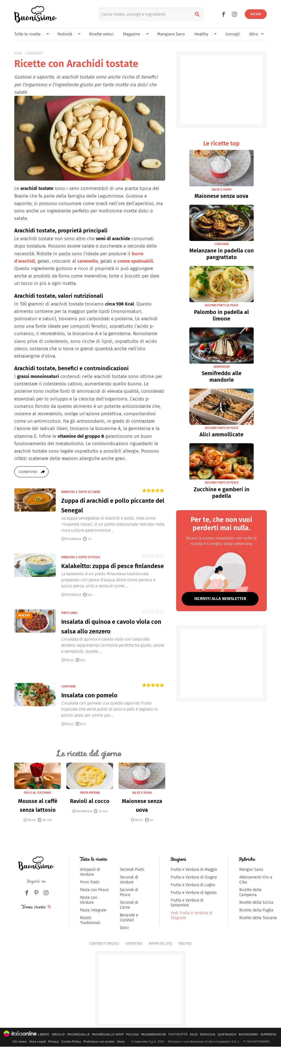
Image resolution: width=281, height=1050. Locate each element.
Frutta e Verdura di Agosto (194, 892)
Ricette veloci (101, 34)
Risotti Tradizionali (90, 920)
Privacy (53, 1041)
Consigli (232, 34)
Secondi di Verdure (129, 880)
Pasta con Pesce (94, 890)
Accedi (256, 14)
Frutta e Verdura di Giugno (194, 877)
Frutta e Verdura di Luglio (193, 885)
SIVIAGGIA (207, 1034)
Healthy (201, 34)
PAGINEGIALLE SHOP (108, 1034)
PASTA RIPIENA (90, 792)
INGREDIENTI (35, 53)
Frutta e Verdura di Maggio (194, 869)
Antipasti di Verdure (90, 872)
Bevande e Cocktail (129, 917)
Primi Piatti (90, 882)
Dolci (124, 927)
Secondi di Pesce (129, 892)
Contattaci (133, 943)
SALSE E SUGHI (142, 792)
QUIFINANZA (227, 1034)
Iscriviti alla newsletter (220, 598)
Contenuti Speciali (104, 943)
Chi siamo (19, 1041)
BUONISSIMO (248, 1034)
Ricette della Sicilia (256, 902)
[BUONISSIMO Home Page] (35, 14)
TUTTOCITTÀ (178, 1034)
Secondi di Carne (129, 905)
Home (18, 53)
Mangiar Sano (251, 869)
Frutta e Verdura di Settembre (187, 903)
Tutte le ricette (27, 34)
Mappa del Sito (160, 943)
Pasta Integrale (93, 910)
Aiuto (121, 1041)
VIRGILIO (58, 1034)
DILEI (194, 1034)
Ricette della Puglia (256, 910)
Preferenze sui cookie (98, 1041)
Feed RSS (185, 943)
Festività (64, 34)
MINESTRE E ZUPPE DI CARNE (80, 492)
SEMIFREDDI (221, 367)
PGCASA (132, 1034)
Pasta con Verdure (88, 900)
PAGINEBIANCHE (153, 1034)
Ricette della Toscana (258, 918)
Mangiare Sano (171, 34)
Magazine (131, 34)
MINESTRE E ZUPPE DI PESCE (80, 557)
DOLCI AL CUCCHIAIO (37, 792)
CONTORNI (68, 686)
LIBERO (43, 1034)
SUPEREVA (268, 1034)
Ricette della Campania (250, 892)
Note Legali (37, 1041)
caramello (87, 261)
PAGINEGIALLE (78, 1034)
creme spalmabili (135, 261)
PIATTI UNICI (69, 613)
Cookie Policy (71, 1041)
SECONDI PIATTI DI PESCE (221, 305)
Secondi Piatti (132, 869)
